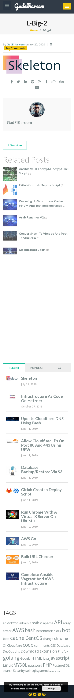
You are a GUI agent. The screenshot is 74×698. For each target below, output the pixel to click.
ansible (35, 622)
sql (34, 671)
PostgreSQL (61, 665)
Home (34, 30)
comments (42, 645)
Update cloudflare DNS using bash (42, 420)
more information (29, 688)
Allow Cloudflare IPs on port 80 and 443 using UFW (42, 445)
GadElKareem (16, 44)
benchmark (44, 631)
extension (48, 651)
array (67, 623)
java (46, 658)
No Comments (15, 48)
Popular (36, 368)
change (48, 639)
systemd (42, 671)
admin (24, 623)
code (28, 645)
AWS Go (28, 538)
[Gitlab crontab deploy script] (12, 491)
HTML (36, 658)
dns (17, 651)
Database (63, 645)
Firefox (63, 651)
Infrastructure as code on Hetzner (42, 398)
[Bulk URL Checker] (12, 559)
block (57, 631)
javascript (59, 658)
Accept (51, 688)
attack (7, 631)
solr (28, 671)
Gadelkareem (29, 6)
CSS (53, 645)
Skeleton (16, 145)
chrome (61, 638)
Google (25, 658)
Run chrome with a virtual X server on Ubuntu (39, 516)
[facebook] (12, 82)
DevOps (8, 651)
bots (6, 639)
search (7, 671)
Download (30, 651)
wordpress (54, 671)
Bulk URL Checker (37, 556)
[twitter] (18, 82)
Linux (8, 665)
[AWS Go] (12, 541)
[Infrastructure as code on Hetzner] (12, 396)
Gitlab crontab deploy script (39, 185)
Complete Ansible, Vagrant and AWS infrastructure (37, 578)
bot (66, 630)
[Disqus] (37, 314)
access (13, 622)
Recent (14, 368)
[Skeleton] (12, 378)
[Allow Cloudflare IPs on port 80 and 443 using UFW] (12, 441)
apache (48, 623)
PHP (47, 664)
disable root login (32, 249)
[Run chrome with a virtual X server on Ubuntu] (12, 514)
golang (11, 657)
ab (4, 623)
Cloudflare (14, 645)
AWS (18, 630)
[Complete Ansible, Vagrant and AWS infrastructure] (12, 576)
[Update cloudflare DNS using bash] (12, 419)
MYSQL (20, 665)
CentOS (33, 638)
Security (19, 671)
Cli (4, 645)
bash (30, 630)
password (35, 665)
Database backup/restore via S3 (41, 469)
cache (17, 637)
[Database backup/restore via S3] (12, 470)
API (58, 622)
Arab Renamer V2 (31, 217)
